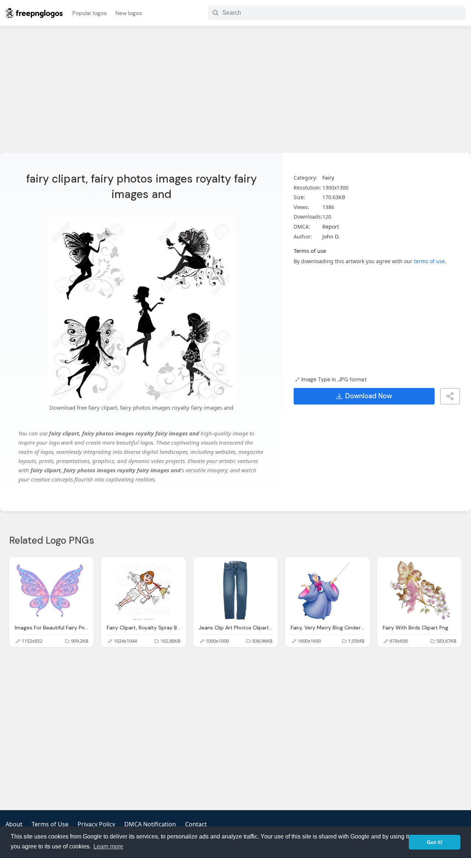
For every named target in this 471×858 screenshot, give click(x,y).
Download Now (368, 396)
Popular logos (89, 13)
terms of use (429, 261)
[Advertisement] (235, 93)
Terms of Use (50, 824)
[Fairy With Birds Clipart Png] (419, 590)
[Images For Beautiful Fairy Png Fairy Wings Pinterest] (51, 590)
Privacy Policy (96, 824)
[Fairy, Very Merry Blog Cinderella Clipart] (327, 590)
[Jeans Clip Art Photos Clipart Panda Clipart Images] (235, 590)
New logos (129, 13)
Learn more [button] (108, 846)
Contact (196, 824)
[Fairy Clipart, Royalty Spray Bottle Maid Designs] (143, 590)
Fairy (328, 177)
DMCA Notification (150, 824)
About (14, 824)
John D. (331, 236)
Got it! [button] (435, 842)
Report (330, 226)
